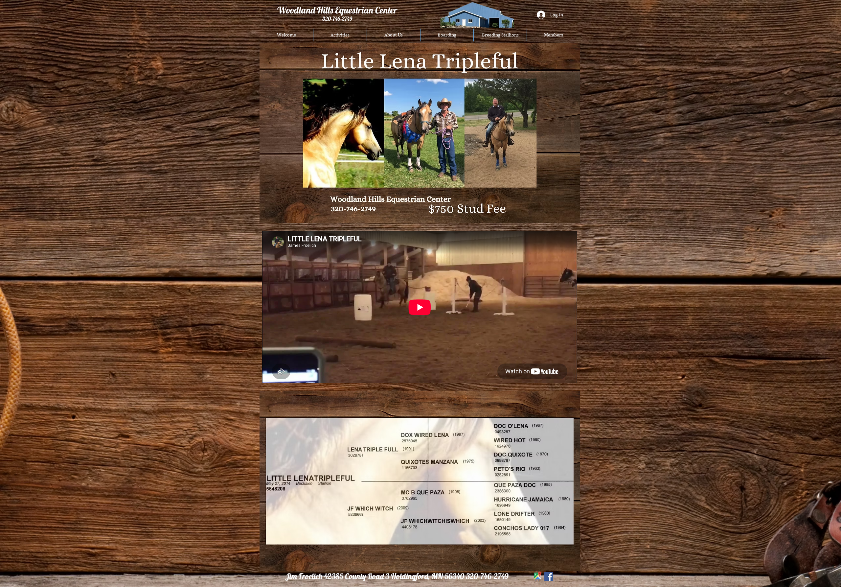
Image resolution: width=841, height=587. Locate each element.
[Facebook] (548, 576)
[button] (340, 35)
